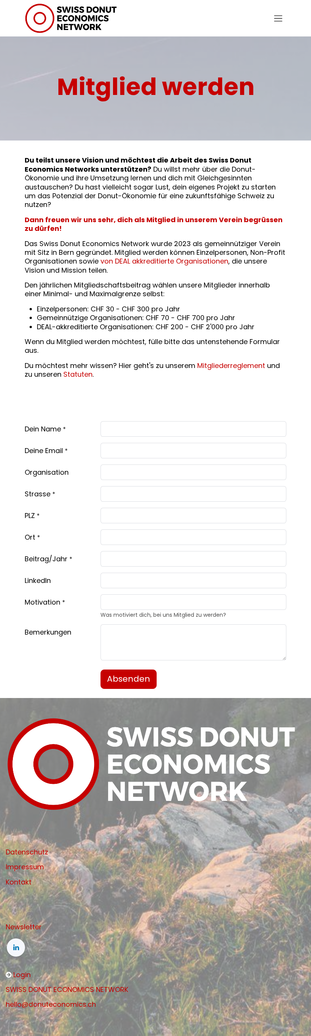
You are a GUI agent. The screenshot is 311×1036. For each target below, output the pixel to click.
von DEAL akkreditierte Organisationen (164, 261)
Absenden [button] (128, 679)
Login (22, 974)
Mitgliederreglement (231, 365)
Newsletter (24, 927)
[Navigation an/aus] (278, 18)
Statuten (78, 374)
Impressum (25, 867)
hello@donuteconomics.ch (51, 1004)
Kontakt (18, 882)
